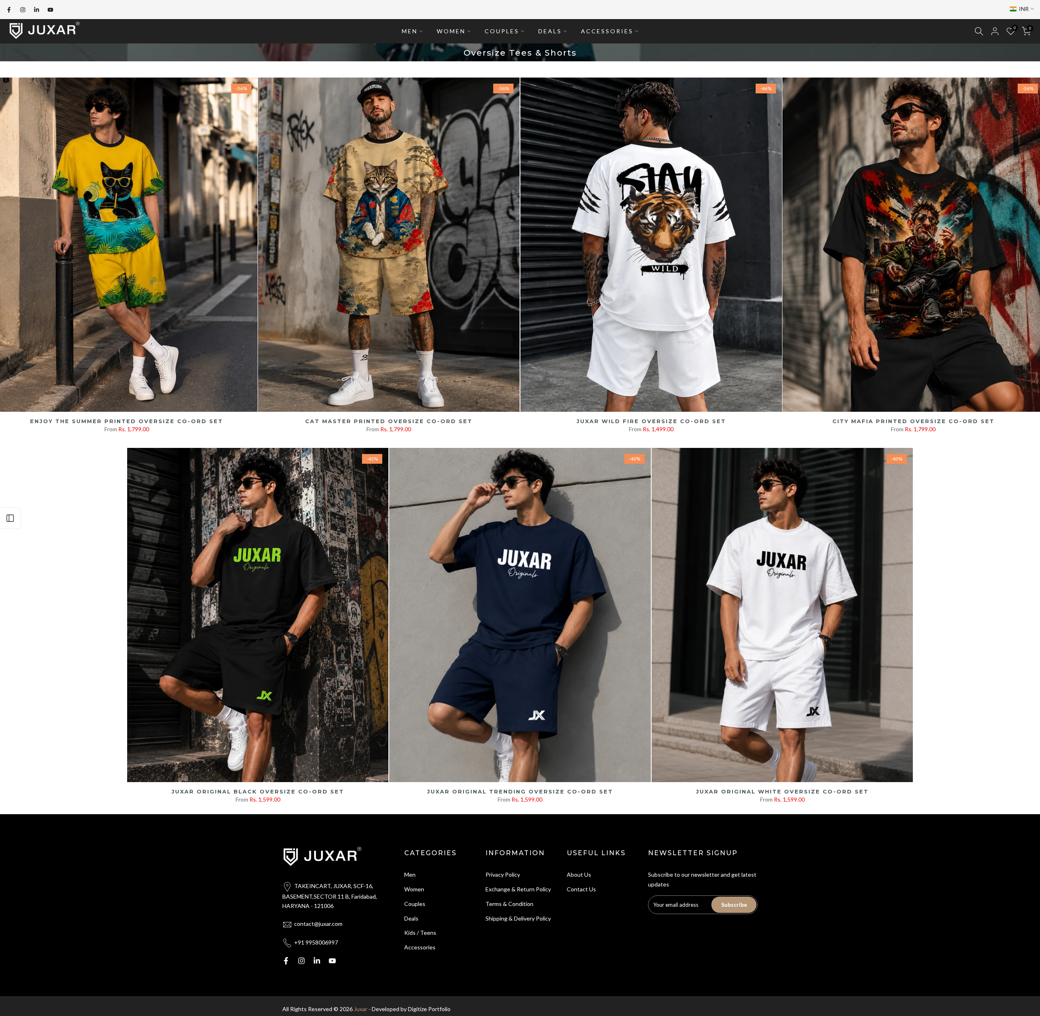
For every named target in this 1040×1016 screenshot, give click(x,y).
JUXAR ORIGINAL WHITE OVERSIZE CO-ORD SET (782, 791)
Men (410, 874)
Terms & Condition (509, 903)
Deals (411, 918)
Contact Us (581, 889)
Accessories (420, 947)
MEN (410, 31)
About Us (579, 874)
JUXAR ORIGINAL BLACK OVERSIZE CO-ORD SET (257, 791)
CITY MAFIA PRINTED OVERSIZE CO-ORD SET (913, 421)
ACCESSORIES (607, 31)
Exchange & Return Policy (518, 889)
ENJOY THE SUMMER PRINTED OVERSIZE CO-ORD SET (126, 421)
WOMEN (451, 31)
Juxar (360, 1008)
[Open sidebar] (10, 518)
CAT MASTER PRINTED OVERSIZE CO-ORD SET (388, 421)
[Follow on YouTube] (50, 10)
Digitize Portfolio (429, 1008)
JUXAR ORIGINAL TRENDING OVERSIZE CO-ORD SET (520, 791)
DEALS (550, 31)
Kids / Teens (420, 932)
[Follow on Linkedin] (36, 10)
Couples (414, 903)
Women (414, 889)
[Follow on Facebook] (9, 10)
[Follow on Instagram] (23, 10)
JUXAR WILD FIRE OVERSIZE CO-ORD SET (651, 421)
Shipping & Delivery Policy (518, 918)
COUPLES (502, 31)
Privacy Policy (502, 874)
